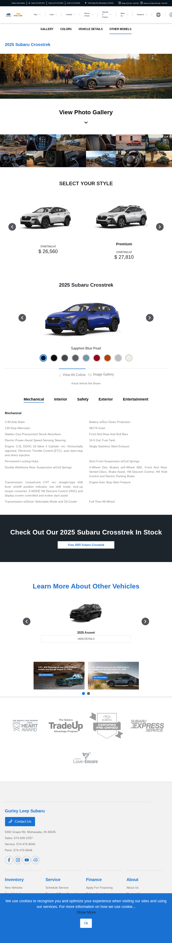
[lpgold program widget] (25, 725)
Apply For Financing (99, 887)
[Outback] (59, 676)
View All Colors (74, 375)
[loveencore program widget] (86, 758)
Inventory (14, 879)
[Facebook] (9, 860)
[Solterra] (113, 676)
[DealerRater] (35, 860)
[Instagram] (18, 860)
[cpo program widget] (106, 725)
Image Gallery (103, 374)
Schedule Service (57, 887)
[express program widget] (147, 726)
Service (53, 879)
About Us (132, 887)
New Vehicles (13, 887)
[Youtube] (26, 860)
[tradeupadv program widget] (66, 726)
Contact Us (22, 821)
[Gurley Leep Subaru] (16, 14)
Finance (94, 879)
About (132, 879)
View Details (86, 638)
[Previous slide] (83, 693)
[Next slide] (88, 693)
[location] (85, 3)
